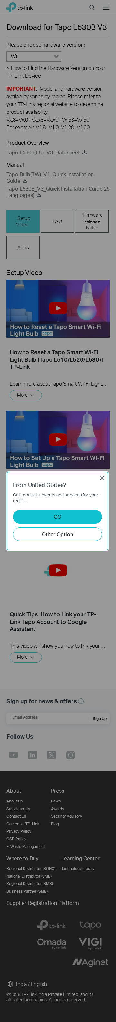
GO (57, 516)
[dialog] (58, 511)
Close (102, 477)
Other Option (57, 534)
